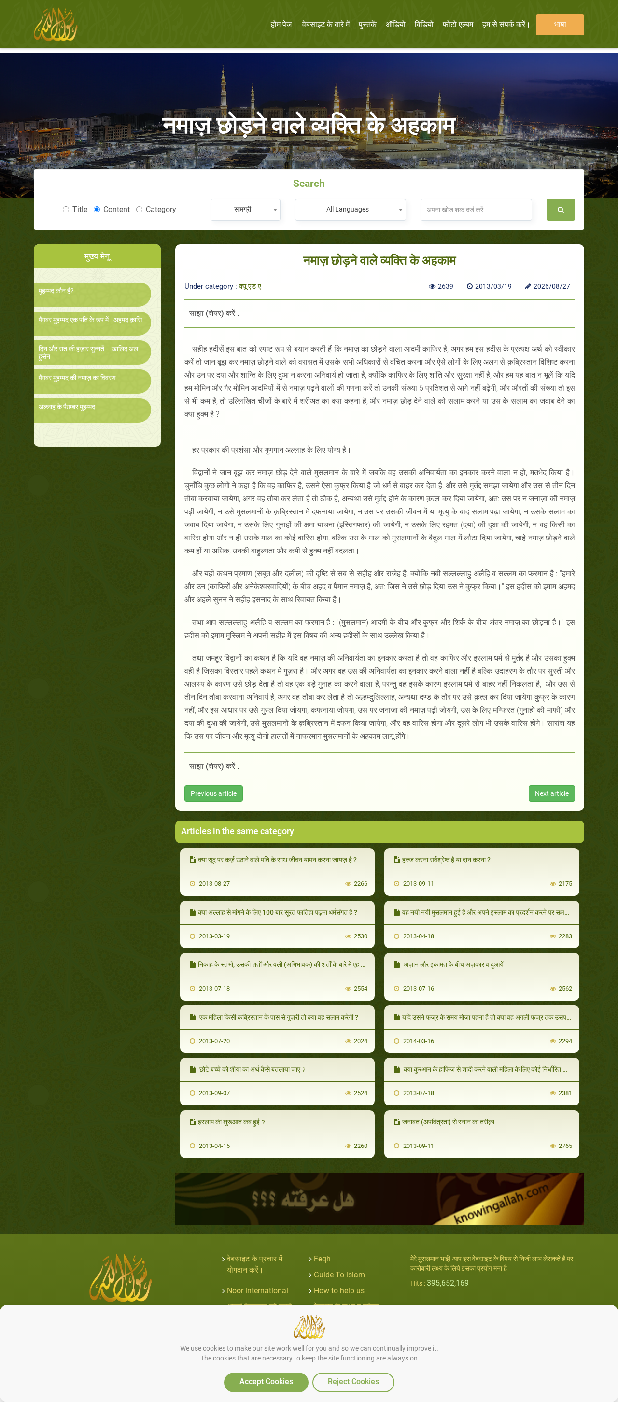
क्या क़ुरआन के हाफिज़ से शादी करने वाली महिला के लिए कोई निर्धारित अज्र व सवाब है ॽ (503, 1069)
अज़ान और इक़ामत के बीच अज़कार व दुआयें (453, 964)
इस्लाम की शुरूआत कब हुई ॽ (231, 1122)
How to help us (339, 1290)
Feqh (322, 1258)
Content (116, 209)
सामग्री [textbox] (242, 209)
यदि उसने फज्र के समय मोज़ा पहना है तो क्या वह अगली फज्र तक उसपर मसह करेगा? (500, 1017)
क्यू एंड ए (250, 286)
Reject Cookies (353, 1381)
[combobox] (246, 210)
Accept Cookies (266, 1381)
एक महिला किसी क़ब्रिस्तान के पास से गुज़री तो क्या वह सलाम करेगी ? (278, 1017)
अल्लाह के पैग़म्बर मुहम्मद (67, 407)
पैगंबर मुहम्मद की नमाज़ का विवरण (77, 378)
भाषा (560, 24)
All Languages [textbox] (347, 209)
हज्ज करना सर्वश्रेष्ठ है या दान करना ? (446, 860)
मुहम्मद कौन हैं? (56, 291)
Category (161, 209)
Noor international (257, 1290)
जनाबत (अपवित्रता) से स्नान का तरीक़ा (448, 1122)
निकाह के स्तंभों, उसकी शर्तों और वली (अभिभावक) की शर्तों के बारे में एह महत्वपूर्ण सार (294, 964)
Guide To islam (339, 1274)
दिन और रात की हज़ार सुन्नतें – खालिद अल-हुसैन (89, 352)
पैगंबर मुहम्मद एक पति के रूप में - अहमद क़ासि (90, 320)
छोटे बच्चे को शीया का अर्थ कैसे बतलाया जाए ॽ (252, 1069)
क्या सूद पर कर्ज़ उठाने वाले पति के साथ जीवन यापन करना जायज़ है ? (277, 860)
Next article (552, 793)
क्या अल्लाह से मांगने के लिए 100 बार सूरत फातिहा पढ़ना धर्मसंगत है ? (277, 912)
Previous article (214, 793)
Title (79, 209)
